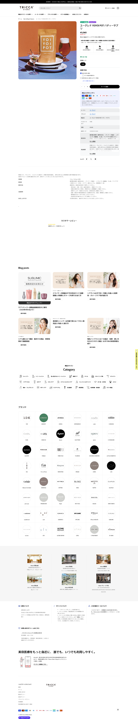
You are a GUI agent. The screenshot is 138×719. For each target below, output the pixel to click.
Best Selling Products (29, 19)
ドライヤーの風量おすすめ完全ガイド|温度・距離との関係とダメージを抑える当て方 (69, 294)
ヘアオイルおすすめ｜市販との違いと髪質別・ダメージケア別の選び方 (102, 294)
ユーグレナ (92, 110)
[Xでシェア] (91, 159)
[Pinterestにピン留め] (95, 159)
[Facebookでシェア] (86, 159)
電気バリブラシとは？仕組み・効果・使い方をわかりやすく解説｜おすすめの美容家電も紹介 (103, 341)
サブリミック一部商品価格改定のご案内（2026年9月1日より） (32, 308)
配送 (85, 37)
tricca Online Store (27, 714)
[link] (94, 467)
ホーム (20, 19)
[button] (136, 359)
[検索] (80, 8)
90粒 (83, 64)
